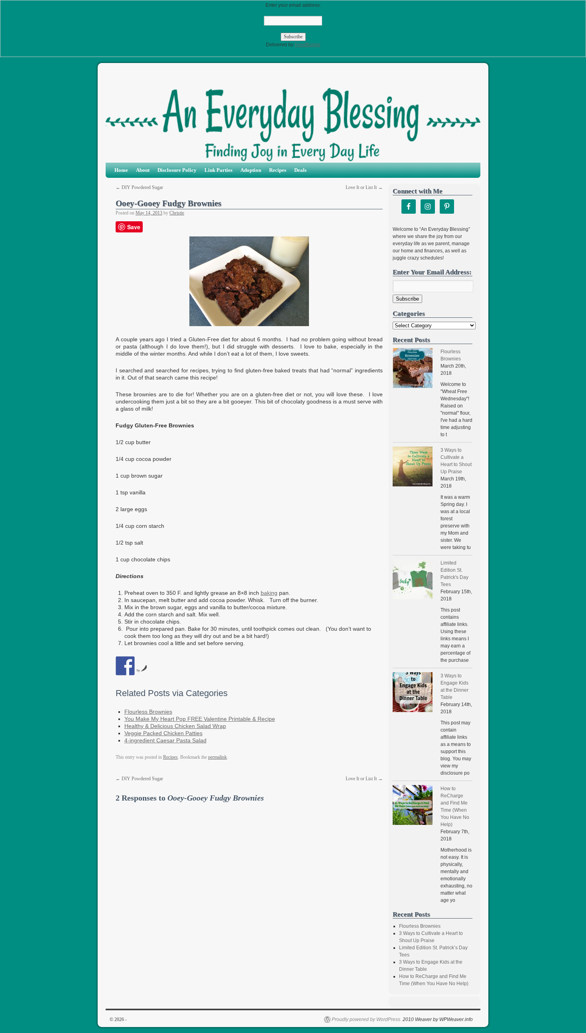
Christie (176, 213)
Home (121, 170)
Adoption (250, 170)
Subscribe (407, 299)
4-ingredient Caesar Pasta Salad (165, 740)
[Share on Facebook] (125, 665)
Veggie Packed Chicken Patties (163, 733)
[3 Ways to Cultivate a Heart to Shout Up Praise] (413, 467)
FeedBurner (308, 44)
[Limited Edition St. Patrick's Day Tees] (413, 580)
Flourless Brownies (148, 711)
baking (269, 593)
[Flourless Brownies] (413, 369)
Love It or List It (364, 187)
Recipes (277, 170)
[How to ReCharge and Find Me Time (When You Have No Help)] (413, 806)
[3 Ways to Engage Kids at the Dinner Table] (413, 693)
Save (133, 227)
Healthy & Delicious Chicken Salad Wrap (175, 726)
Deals (300, 170)
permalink (217, 757)
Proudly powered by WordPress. (366, 1019)
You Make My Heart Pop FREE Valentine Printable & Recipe (199, 719)
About (142, 170)
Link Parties (218, 170)
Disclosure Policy (177, 170)
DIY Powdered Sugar (139, 187)
